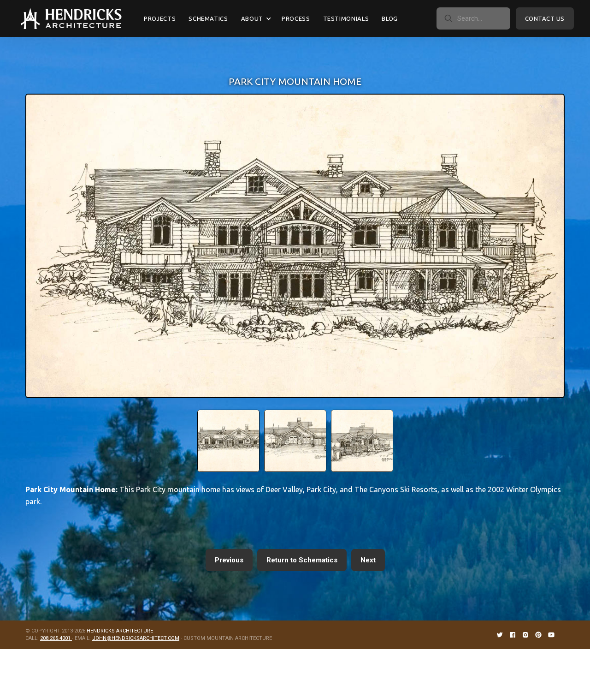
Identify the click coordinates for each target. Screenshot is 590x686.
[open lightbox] (228, 441)
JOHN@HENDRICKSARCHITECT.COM (135, 638)
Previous (229, 560)
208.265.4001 (56, 638)
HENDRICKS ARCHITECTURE (120, 631)
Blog (390, 18)
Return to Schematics (301, 560)
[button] (255, 18)
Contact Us (545, 18)
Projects (160, 18)
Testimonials (346, 18)
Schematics (208, 18)
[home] (71, 18)
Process (296, 18)
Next (368, 560)
